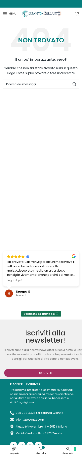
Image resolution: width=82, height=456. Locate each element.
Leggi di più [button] (14, 280)
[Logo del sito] (42, 13)
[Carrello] (77, 14)
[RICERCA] (74, 84)
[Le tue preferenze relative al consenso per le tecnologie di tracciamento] (75, 449)
